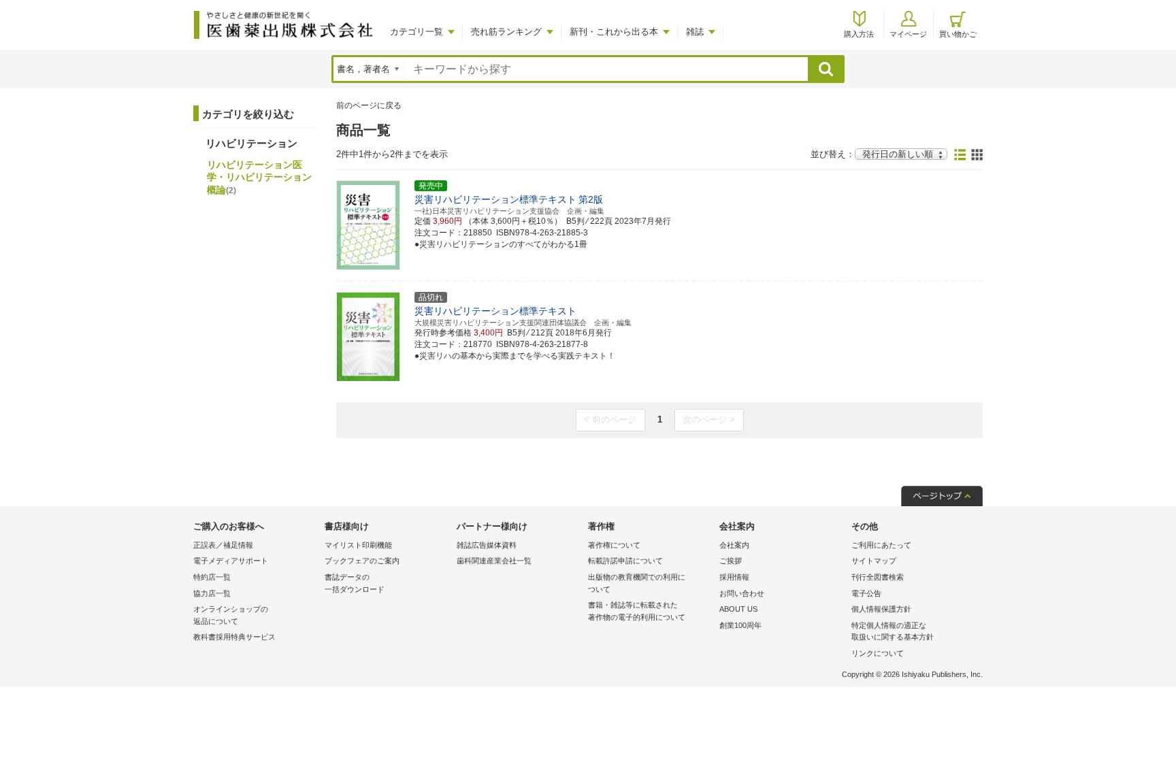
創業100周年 (740, 625)
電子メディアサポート (230, 561)
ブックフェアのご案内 (362, 561)
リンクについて (877, 653)
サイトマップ (873, 561)
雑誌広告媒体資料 (487, 545)
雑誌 (695, 32)
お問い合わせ (741, 593)
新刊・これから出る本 (614, 32)
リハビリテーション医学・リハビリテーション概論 (259, 177)
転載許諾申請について (625, 561)
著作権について (614, 545)
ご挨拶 (730, 561)
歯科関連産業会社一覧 (494, 561)
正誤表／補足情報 (223, 545)
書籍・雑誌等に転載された (636, 611)
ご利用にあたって (881, 545)
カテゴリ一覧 (416, 32)
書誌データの (355, 583)
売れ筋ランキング (506, 32)
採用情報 (734, 577)
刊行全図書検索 (877, 577)
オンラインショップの (230, 615)
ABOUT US (738, 609)
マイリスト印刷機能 (358, 545)
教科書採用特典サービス (234, 637)
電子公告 (866, 593)
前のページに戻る (369, 105)
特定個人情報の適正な (892, 631)
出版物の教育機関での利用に (636, 583)
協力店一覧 (212, 593)
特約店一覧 (212, 577)
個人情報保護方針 (881, 609)
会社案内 (734, 545)
